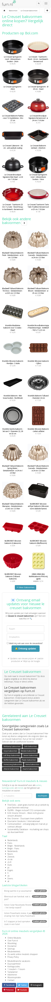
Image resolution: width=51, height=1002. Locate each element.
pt (8, 867)
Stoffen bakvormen (11, 760)
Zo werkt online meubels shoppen (22, 954)
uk (8, 875)
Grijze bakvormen (10, 751)
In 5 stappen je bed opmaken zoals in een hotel (25, 922)
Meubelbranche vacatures (18, 961)
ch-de (10, 859)
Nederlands (12, 840)
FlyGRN (10, 810)
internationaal (34, 821)
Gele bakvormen (30, 746)
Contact (10, 980)
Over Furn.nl (12, 940)
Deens (10, 878)
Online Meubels (14, 938)
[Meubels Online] (4, 10)
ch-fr (9, 862)
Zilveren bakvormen (11, 769)
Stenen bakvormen (30, 755)
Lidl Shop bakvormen (12, 755)
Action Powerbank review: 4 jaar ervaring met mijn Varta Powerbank (25, 914)
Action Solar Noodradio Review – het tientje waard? (25, 906)
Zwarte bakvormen (30, 769)
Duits (9, 865)
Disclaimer (12, 946)
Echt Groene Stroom (16, 813)
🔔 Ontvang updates (25, 648)
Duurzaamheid (13, 963)
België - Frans (13, 848)
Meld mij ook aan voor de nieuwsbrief (25, 643)
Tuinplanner (12, 972)
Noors (10, 854)
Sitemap (11, 948)
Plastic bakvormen (29, 760)
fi (7, 873)
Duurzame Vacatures (16, 821)
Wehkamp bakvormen (12, 746)
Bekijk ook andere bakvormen (16, 220)
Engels (10, 870)
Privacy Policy (13, 957)
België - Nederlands (16, 845)
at (8, 881)
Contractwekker (14, 824)
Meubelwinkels (13, 951)
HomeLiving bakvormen (13, 764)
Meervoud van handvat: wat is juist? (25, 898)
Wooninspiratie (14, 977)
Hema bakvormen (32, 764)
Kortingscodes (13, 966)
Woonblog (11, 943)
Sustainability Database (17, 829)
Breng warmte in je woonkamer (25, 891)
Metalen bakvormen (28, 751)
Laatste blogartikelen (14, 885)
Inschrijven (42, 795)
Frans (9, 843)
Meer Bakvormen (26, 587)
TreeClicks (11, 805)
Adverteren (12, 974)
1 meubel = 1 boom (16, 969)
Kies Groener (13, 818)
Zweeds (10, 856)
